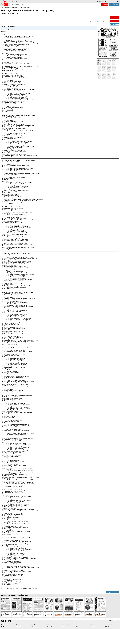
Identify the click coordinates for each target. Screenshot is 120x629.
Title (110, 4)
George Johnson (10, 13)
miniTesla (48, 624)
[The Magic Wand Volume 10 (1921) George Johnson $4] (79, 604)
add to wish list (114, 24)
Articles (62, 626)
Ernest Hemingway (66, 624)
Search (105, 4)
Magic (2, 624)
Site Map (107, 626)
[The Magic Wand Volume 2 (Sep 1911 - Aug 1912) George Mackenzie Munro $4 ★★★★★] (89, 604)
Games (18, 624)
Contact (78, 624)
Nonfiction (34, 624)
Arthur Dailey (49, 626)
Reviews (92, 626)
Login (117, 1)
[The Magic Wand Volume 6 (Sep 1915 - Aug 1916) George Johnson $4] (17, 604)
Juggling (18, 626)
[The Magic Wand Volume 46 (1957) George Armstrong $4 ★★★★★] (100, 604)
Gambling (3, 626)
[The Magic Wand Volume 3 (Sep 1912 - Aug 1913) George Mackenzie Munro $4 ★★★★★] (58, 604)
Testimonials (108, 624)
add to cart (113, 21)
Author (116, 4)
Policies (92, 624)
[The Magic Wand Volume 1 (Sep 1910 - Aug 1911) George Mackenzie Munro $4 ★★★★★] (68, 604)
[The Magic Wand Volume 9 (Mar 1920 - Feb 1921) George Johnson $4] (27, 604)
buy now (112, 17)
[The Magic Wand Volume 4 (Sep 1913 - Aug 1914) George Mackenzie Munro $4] (48, 604)
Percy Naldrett (20, 43)
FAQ (77, 626)
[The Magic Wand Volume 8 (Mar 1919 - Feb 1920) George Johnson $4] (38, 604)
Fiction (33, 626)
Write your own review (112, 592)
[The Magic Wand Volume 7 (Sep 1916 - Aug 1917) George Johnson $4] (6, 604)
